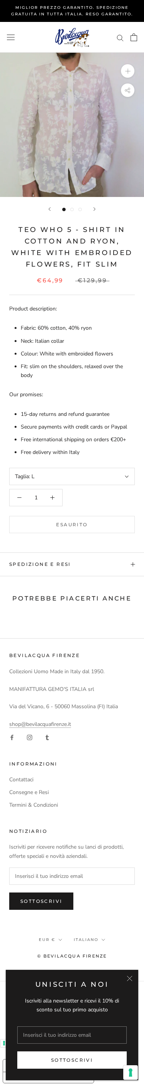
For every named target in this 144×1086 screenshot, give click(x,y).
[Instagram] (29, 737)
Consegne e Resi (29, 792)
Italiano (86, 939)
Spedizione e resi (40, 564)
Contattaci (21, 779)
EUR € (47, 939)
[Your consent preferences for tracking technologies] (130, 1072)
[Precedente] (49, 209)
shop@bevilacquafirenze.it (40, 724)
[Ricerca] (120, 37)
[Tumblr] (47, 737)
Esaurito (72, 524)
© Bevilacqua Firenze (72, 956)
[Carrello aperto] (134, 37)
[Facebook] (12, 737)
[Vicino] (129, 978)
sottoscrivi (72, 1060)
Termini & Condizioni (33, 805)
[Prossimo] (94, 209)
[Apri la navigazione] (11, 37)
